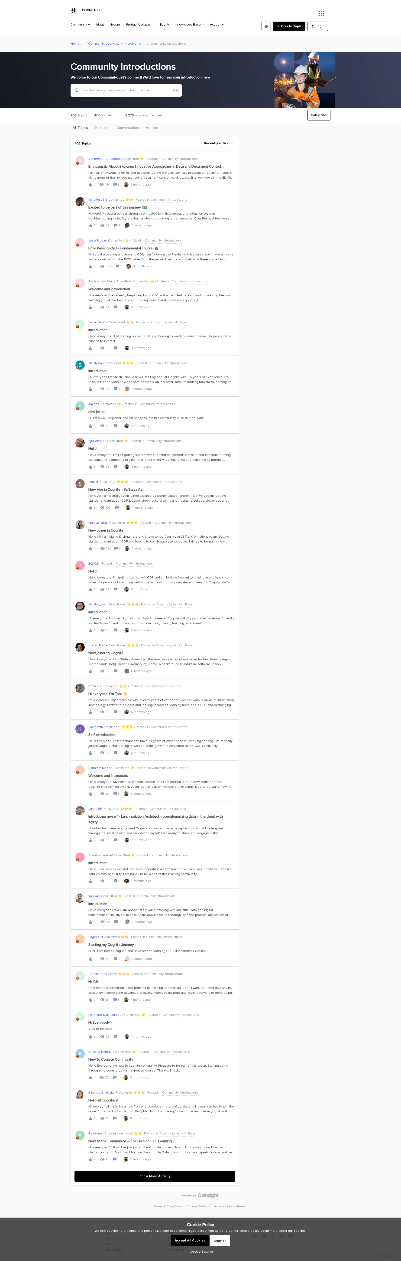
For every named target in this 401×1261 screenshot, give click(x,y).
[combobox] (126, 90)
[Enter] (75, 90)
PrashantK (95, 727)
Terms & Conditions (168, 1206)
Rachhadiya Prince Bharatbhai (110, 281)
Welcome (134, 44)
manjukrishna (98, 523)
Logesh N (95, 937)
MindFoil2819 (97, 200)
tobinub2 (94, 686)
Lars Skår (95, 809)
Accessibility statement (231, 1206)
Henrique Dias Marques (105, 1015)
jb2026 (93, 563)
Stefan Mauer (98, 645)
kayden (93, 404)
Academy (217, 24)
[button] (201, 1252)
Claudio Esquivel (100, 855)
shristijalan (96, 363)
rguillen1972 (97, 441)
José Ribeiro (97, 240)
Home (75, 44)
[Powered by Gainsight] (200, 1196)
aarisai (93, 482)
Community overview (103, 44)
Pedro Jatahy (98, 322)
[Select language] (266, 26)
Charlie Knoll (97, 974)
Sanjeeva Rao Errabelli (105, 159)
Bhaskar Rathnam (101, 1052)
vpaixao (94, 896)
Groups (115, 24)
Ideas (100, 24)
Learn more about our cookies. (283, 1231)
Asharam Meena (100, 768)
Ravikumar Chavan (102, 1133)
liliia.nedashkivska (101, 1092)
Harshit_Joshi (98, 604)
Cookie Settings (198, 1206)
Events (165, 24)
